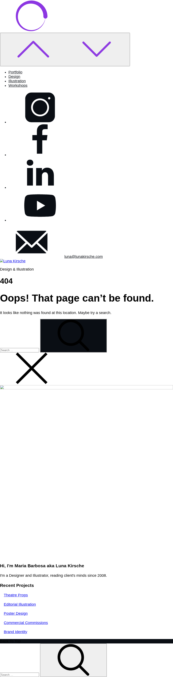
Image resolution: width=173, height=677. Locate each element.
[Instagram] (40, 122)
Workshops (17, 85)
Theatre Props (16, 595)
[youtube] (40, 220)
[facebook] (40, 155)
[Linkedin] (40, 187)
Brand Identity (15, 632)
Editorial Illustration (20, 604)
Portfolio (15, 72)
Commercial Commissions (26, 623)
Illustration (17, 81)
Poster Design (16, 613)
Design (14, 76)
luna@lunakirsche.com (83, 257)
